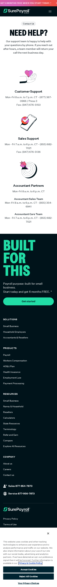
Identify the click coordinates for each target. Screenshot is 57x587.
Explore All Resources (14, 446)
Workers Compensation (15, 360)
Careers (7, 469)
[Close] (48, 533)
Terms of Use (10, 524)
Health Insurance (11, 372)
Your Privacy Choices (28, 583)
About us (7, 463)
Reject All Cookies (28, 576)
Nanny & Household (13, 406)
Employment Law (12, 377)
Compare (8, 440)
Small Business (11, 326)
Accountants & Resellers (15, 337)
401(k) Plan (8, 366)
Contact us (8, 475)
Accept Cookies (28, 569)
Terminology (9, 429)
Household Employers (14, 331)
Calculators (9, 417)
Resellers (8, 412)
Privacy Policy (10, 518)
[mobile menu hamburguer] (50, 11)
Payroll (6, 355)
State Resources (11, 423)
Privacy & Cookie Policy (30, 563)
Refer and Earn (10, 434)
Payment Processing (13, 383)
